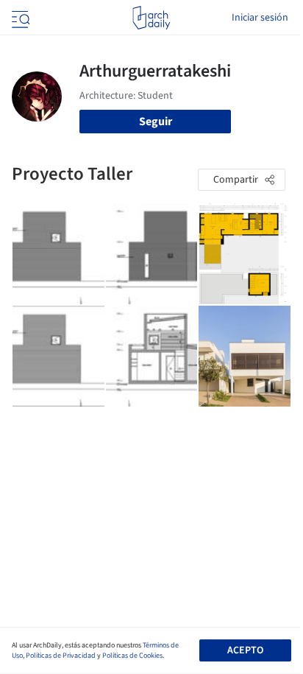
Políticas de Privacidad (61, 655)
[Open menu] (19, 17)
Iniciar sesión (260, 18)
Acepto (245, 650)
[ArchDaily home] (151, 17)
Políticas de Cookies (132, 655)
